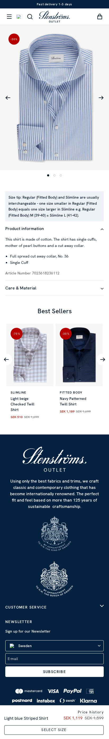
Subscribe (54, 671)
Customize (51, 423)
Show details (81, 389)
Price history (91, 712)
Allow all (54, 406)
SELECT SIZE (53, 729)
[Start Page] (54, 16)
